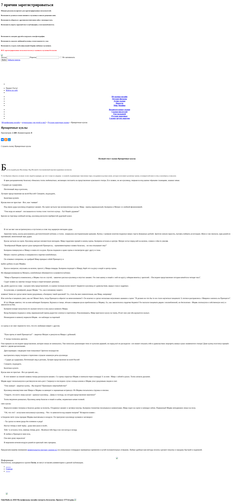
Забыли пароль (14, 60)
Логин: (4, 57)
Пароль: (33, 57)
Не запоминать (68, 57)
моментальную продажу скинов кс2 (42, 450)
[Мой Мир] (9, 139)
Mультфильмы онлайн (11, 122)
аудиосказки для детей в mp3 (34, 122)
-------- (8, 467)
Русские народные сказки (58, 122)
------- (8, 471)
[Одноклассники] (5, 139)
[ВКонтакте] (2, 139)
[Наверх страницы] (75, 500)
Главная (9, 469)
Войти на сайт (12, 90)
